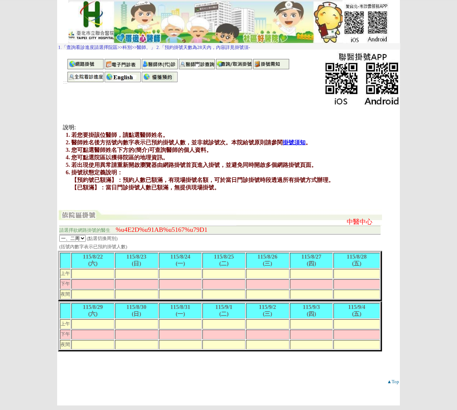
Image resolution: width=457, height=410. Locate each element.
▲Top (393, 381)
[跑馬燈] (228, 46)
